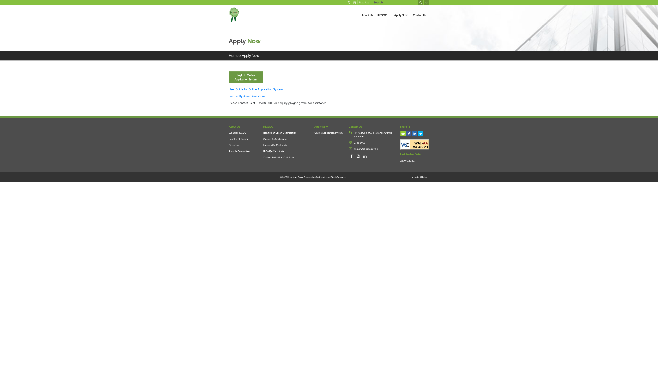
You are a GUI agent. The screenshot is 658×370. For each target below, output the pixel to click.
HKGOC (384, 15)
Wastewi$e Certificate (275, 138)
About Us (367, 15)
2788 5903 (359, 142)
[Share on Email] (403, 133)
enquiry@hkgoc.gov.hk (292, 103)
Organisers (234, 145)
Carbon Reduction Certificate (278, 157)
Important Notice (419, 177)
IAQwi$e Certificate (273, 151)
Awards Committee (239, 151)
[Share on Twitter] (420, 133)
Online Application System (328, 132)
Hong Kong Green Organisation (279, 132)
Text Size (364, 2)
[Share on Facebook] (408, 133)
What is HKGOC (237, 132)
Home (234, 56)
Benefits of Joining (238, 138)
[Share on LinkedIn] (414, 133)
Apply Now (400, 15)
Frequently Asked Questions (247, 96)
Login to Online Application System (246, 77)
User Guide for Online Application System (256, 89)
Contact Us (419, 15)
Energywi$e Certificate (275, 145)
